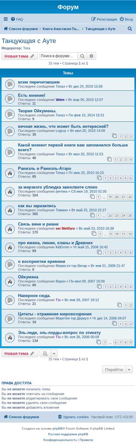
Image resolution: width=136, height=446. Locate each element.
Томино (62, 210)
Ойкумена (28, 277)
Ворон (60, 281)
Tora (26, 48)
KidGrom (62, 247)
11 (123, 234)
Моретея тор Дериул (72, 318)
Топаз (60, 86)
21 (123, 197)
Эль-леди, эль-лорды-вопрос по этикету (59, 332)
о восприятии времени (41, 261)
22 (130, 197)
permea (61, 191)
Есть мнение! (31, 95)
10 (116, 234)
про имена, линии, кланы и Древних (55, 242)
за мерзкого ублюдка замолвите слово (57, 187)
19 (110, 197)
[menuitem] (16, 19)
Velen (60, 100)
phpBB (58, 428)
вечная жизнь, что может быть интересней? (63, 126)
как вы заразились (37, 205)
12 (130, 234)
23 (116, 216)
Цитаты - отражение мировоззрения (55, 314)
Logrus (61, 131)
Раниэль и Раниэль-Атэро (44, 168)
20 (116, 197)
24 (123, 216)
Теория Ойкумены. (37, 110)
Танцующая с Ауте (29, 40)
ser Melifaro (65, 228)
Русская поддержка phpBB (68, 434)
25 (130, 216)
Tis (58, 300)
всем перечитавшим (39, 82)
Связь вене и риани (38, 224)
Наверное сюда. (34, 295)
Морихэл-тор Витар (71, 266)
